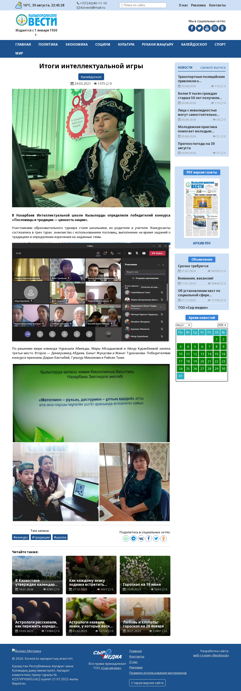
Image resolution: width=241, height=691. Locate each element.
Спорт (220, 44)
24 (180, 368)
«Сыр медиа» (111, 668)
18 (188, 361)
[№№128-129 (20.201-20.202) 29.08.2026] (202, 208)
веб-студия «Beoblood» (211, 655)
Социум (102, 44)
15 (216, 354)
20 (202, 361)
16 (223, 354)
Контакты (217, 5)
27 (202, 368)
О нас (183, 5)
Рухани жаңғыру (157, 44)
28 (209, 368)
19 (195, 361)
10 (180, 354)
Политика (48, 44)
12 (195, 354)
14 (209, 354)
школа (61, 537)
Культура (126, 44)
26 (195, 368)
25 (188, 368)
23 (223, 361)
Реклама (198, 5)
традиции (42, 537)
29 (216, 368)
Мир (19, 53)
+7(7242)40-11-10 (93, 3)
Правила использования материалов (158, 673)
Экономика (77, 44)
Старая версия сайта (147, 683)
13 (202, 354)
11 (188, 354)
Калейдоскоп (194, 44)
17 (180, 361)
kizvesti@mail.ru (92, 7)
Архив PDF (202, 243)
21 (209, 361)
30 (223, 368)
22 (216, 361)
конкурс (22, 537)
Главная (23, 44)
